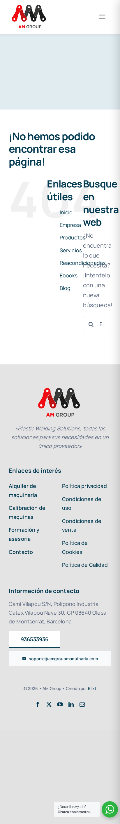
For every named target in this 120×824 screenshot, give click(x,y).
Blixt (92, 688)
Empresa (70, 224)
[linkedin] (71, 704)
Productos (72, 237)
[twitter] (49, 704)
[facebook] (37, 704)
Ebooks (69, 275)
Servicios (71, 250)
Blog (65, 287)
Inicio (66, 212)
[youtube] (60, 704)
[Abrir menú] (102, 17)
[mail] (82, 704)
